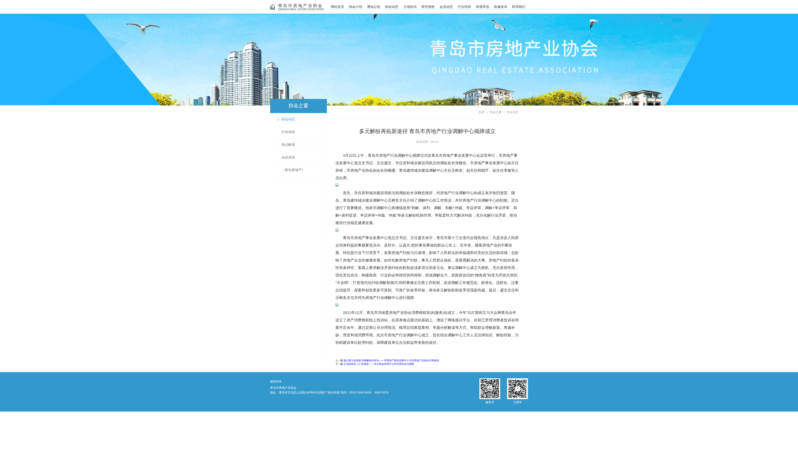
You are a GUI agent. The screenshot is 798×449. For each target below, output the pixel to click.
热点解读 (288, 144)
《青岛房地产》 (293, 170)
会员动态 (446, 7)
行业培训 (464, 7)
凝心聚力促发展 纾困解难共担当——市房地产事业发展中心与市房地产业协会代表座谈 (391, 360)
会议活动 (288, 157)
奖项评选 (482, 7)
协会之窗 (495, 112)
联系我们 (518, 7)
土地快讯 (410, 7)
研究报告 (428, 7)
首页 (481, 112)
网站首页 (337, 7)
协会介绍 (355, 7)
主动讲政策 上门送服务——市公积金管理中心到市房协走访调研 (379, 364)
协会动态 (391, 7)
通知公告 (373, 7)
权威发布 (500, 7)
